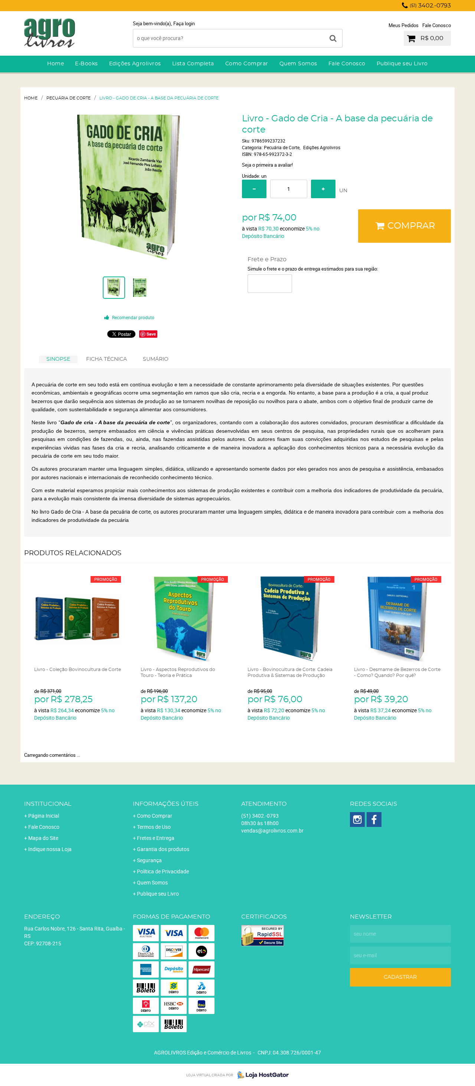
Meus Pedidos (404, 25)
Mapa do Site (43, 837)
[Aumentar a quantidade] (323, 189)
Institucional (47, 804)
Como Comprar (246, 63)
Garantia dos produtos (163, 849)
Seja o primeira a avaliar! (267, 164)
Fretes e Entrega (155, 837)
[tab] (58, 359)
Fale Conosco (436, 25)
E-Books (86, 63)
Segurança (149, 860)
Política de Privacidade (163, 871)
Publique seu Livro (402, 63)
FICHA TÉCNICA (106, 359)
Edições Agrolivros (135, 63)
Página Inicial (43, 815)
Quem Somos (298, 63)
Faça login (184, 23)
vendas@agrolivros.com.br (272, 830)
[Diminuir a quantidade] (254, 189)
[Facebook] (374, 819)
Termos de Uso (154, 826)
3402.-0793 (430, 6)
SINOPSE (58, 359)
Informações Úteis (166, 804)
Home (55, 63)
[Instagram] (357, 819)
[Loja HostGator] (261, 1075)
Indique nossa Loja (50, 849)
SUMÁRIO (155, 359)
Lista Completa (193, 63)
